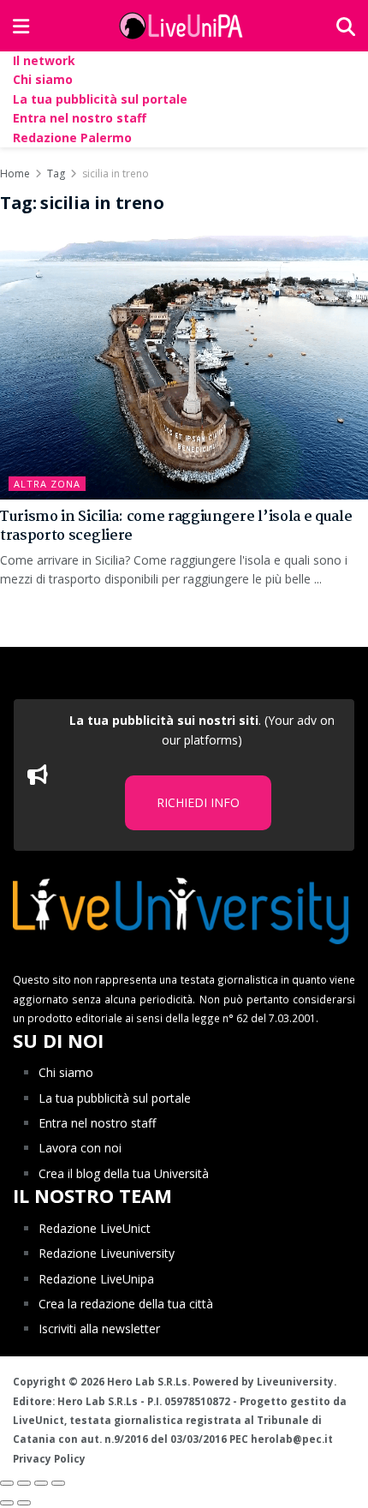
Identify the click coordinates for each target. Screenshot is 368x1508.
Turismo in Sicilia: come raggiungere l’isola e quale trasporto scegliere (176, 527)
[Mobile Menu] (21, 25)
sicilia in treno (115, 173)
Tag (56, 173)
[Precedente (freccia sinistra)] (7, 1502)
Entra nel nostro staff (79, 118)
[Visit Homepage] (183, 25)
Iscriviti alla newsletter (99, 1328)
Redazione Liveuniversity (107, 1253)
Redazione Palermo (72, 137)
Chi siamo (43, 79)
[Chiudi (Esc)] (7, 1483)
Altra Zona (47, 483)
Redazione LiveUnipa (96, 1279)
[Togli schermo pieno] (41, 1483)
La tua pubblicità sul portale (100, 99)
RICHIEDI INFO (198, 802)
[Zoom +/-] (58, 1483)
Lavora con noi (80, 1148)
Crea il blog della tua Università (124, 1173)
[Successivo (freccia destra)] (24, 1502)
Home (15, 173)
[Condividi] (24, 1483)
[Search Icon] (345, 25)
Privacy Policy (49, 1458)
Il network (44, 60)
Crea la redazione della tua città (126, 1304)
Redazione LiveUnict (95, 1228)
